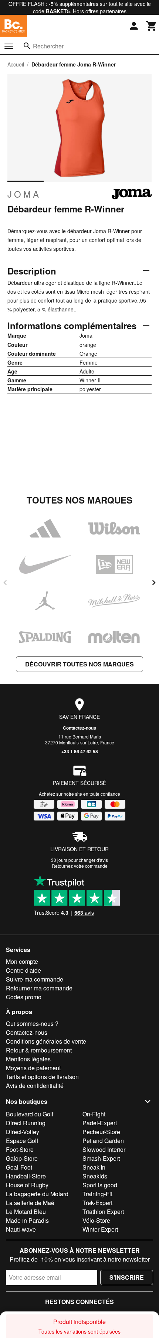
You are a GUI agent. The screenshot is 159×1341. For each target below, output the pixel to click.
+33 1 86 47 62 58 (79, 751)
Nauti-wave (21, 1229)
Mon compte (22, 961)
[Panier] (152, 26)
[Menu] (9, 46)
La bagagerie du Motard (37, 1194)
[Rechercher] (27, 45)
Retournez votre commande (80, 866)
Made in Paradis (27, 1220)
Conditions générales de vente (46, 1041)
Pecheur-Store (101, 1131)
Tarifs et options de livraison (42, 1076)
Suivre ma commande (34, 979)
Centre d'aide (23, 970)
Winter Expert (100, 1229)
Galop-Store (22, 1158)
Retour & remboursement (39, 1050)
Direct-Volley (22, 1131)
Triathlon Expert (103, 1211)
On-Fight (93, 1114)
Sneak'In (93, 1167)
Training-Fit (97, 1194)
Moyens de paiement (33, 1068)
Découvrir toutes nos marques (79, 664)
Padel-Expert (99, 1123)
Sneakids (94, 1176)
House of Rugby (27, 1185)
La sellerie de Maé (30, 1202)
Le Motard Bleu (26, 1211)
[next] (154, 582)
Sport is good (99, 1185)
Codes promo (23, 997)
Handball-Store (26, 1176)
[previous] (5, 582)
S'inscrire (126, 1277)
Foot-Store (20, 1149)
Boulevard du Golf (29, 1114)
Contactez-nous (79, 728)
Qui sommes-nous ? (32, 1023)
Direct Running (25, 1123)
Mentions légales (28, 1059)
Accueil (15, 64)
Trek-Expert (97, 1202)
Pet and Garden (103, 1140)
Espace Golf (22, 1140)
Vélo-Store (96, 1220)
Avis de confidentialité (35, 1085)
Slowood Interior (103, 1149)
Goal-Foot (19, 1167)
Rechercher (48, 46)
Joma (24, 194)
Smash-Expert (101, 1158)
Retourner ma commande (39, 988)
